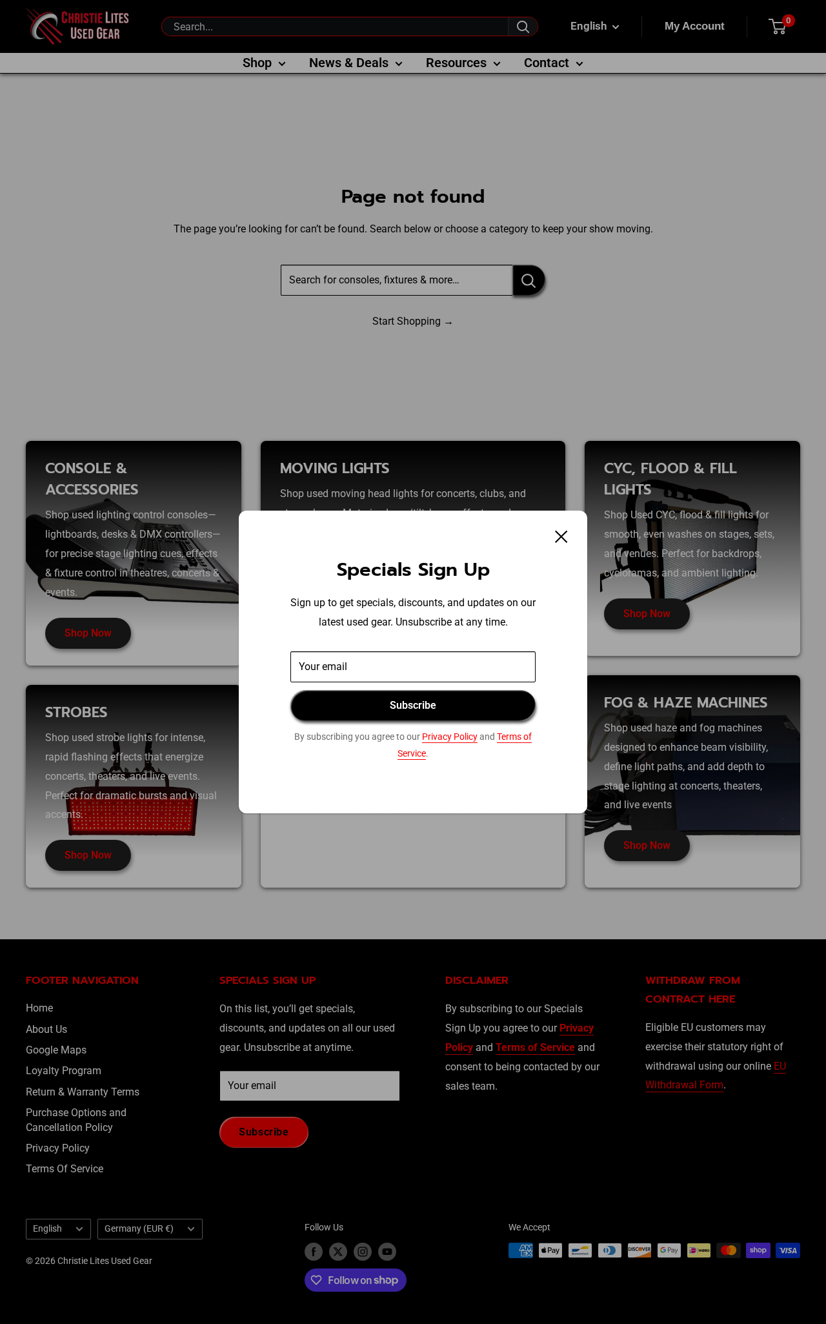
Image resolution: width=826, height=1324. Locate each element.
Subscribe (413, 705)
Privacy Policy (450, 736)
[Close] (561, 535)
